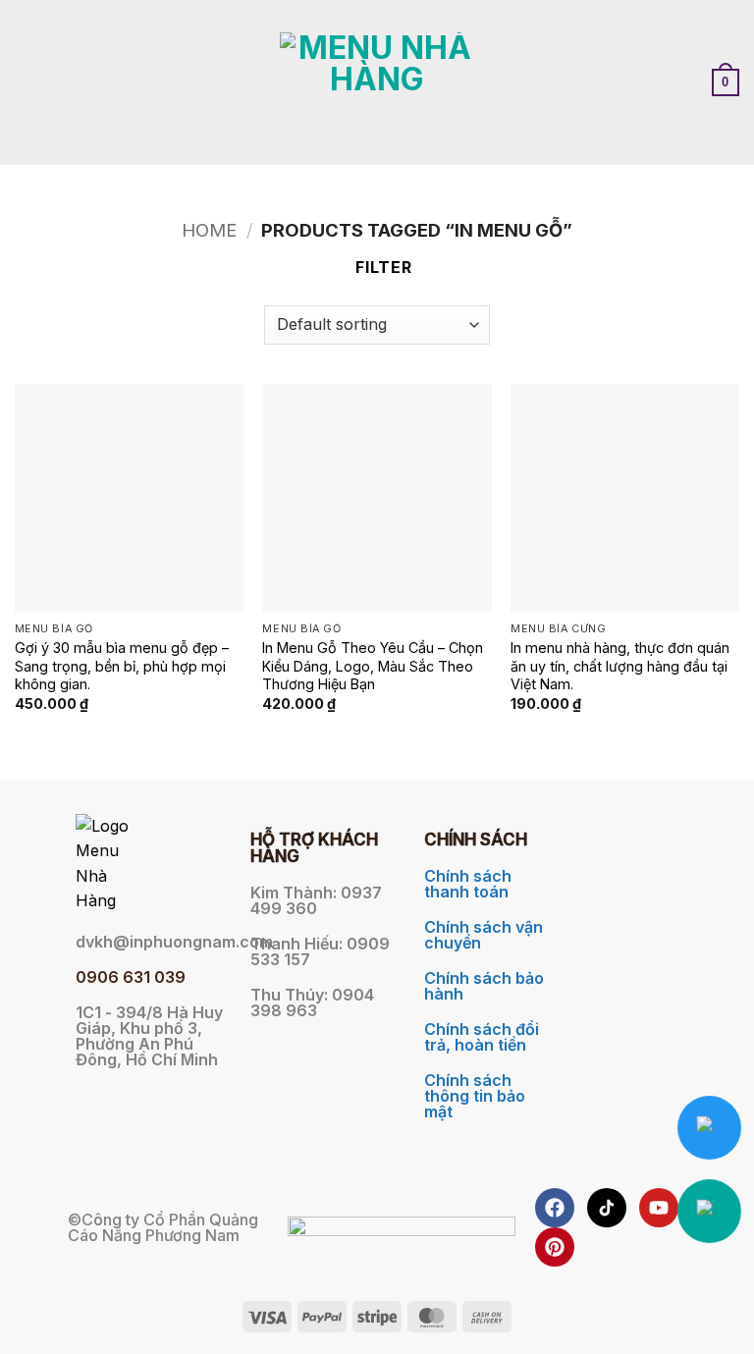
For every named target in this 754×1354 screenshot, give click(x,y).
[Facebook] (554, 1207)
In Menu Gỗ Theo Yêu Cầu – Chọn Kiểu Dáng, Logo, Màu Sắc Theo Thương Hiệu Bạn (372, 665)
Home (209, 230)
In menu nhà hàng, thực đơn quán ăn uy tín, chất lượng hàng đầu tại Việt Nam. (620, 665)
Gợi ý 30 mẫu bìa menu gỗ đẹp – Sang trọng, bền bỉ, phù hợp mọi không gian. (122, 665)
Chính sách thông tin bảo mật (474, 1095)
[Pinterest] (554, 1247)
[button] (26, 82)
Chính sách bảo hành (484, 985)
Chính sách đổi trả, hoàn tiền (481, 1037)
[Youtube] (658, 1207)
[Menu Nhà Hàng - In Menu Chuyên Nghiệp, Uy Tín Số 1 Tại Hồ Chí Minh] (377, 82)
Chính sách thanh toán (468, 883)
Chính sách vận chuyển (483, 934)
